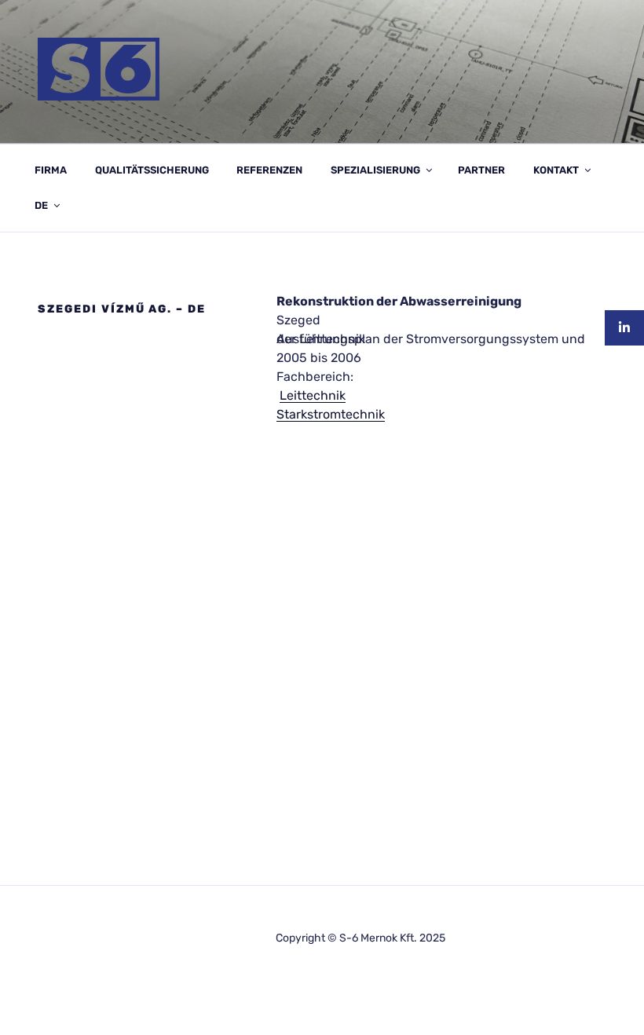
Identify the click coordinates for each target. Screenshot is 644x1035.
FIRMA (51, 170)
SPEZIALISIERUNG (375, 170)
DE (41, 205)
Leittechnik (313, 395)
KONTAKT (556, 170)
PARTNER (481, 170)
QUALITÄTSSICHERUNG (152, 170)
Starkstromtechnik (330, 414)
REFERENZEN (269, 170)
